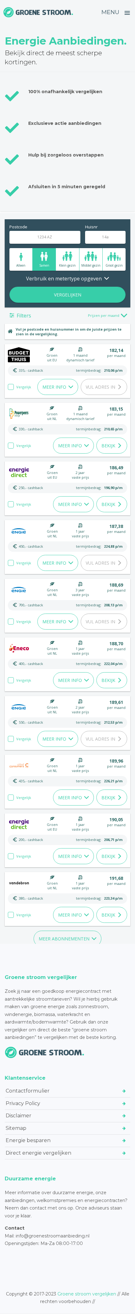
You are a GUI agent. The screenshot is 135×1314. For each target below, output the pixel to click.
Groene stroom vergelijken (86, 1294)
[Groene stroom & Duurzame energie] (38, 12)
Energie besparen (28, 1140)
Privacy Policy (23, 1103)
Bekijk (108, 446)
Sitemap (16, 1128)
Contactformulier (28, 1091)
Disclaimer (18, 1116)
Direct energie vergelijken (38, 1153)
